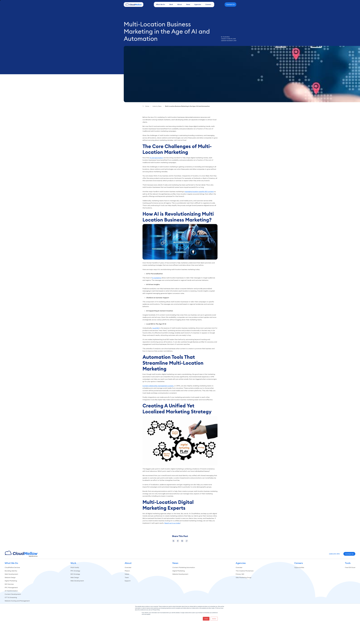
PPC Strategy (75, 571)
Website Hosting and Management (17, 601)
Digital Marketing (11, 581)
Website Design (10, 577)
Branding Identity (11, 571)
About (179, 4)
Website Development (180, 574)
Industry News (157, 106)
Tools (348, 563)
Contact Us (230, 4)
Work (171, 4)
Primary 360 (240, 574)
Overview (128, 567)
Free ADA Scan (350, 567)
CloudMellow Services (12, 567)
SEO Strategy (75, 574)
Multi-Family (74, 567)
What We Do (160, 4)
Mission (127, 571)
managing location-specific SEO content (199, 191)
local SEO (155, 328)
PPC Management (11, 587)
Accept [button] (206, 618)
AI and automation (156, 158)
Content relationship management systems (157, 386)
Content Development (13, 594)
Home (147, 106)
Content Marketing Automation (183, 567)
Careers (208, 4)
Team (127, 577)
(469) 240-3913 (334, 554)
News (188, 4)
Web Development (11, 574)
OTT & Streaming (11, 597)
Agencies (197, 4)
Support (127, 581)
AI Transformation (11, 591)
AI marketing (156, 278)
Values (127, 574)
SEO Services (9, 584)
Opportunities (299, 567)
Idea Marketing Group (243, 577)
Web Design (74, 577)
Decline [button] (214, 618)
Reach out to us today (172, 523)
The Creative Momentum (245, 571)
